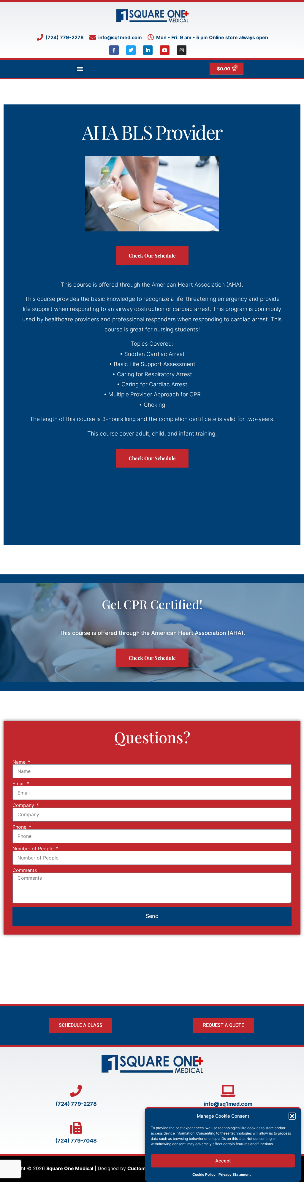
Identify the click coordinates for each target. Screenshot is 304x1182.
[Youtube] (165, 50)
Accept (223, 1161)
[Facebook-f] (114, 50)
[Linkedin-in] (148, 50)
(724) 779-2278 (76, 1104)
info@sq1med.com (228, 1104)
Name (19, 762)
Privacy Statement (234, 1174)
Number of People (33, 848)
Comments (24, 870)
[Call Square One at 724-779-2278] (76, 1091)
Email (19, 783)
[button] (292, 1116)
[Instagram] (181, 50)
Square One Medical (69, 1168)
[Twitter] (131, 50)
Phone (20, 826)
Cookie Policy (204, 1174)
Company (24, 805)
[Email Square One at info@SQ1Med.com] (228, 1091)
